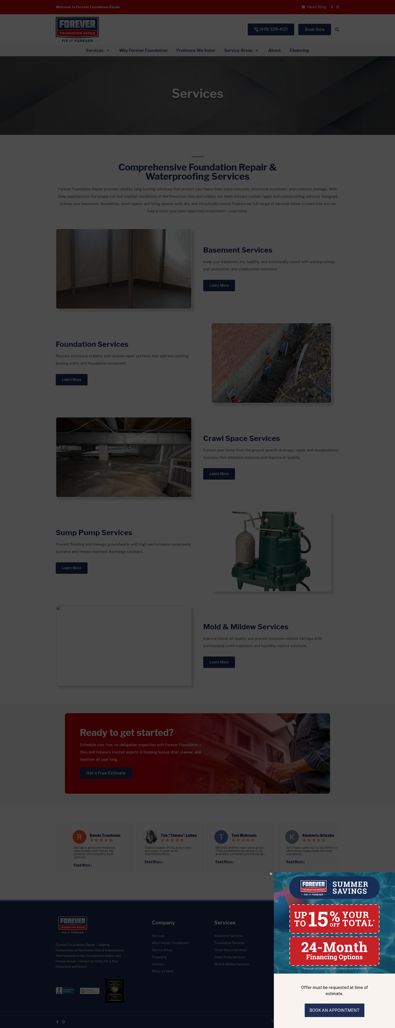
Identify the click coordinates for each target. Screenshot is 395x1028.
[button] (271, 874)
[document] (197, 514)
